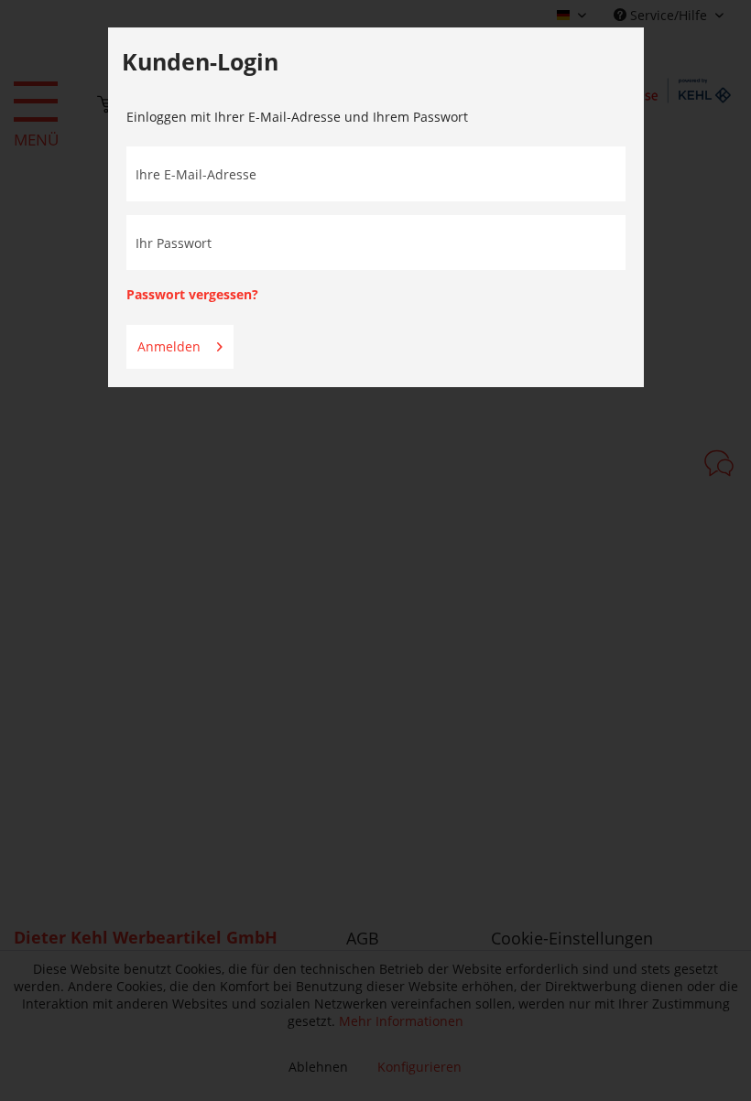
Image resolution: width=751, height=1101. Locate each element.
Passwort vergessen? (192, 294)
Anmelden (169, 346)
